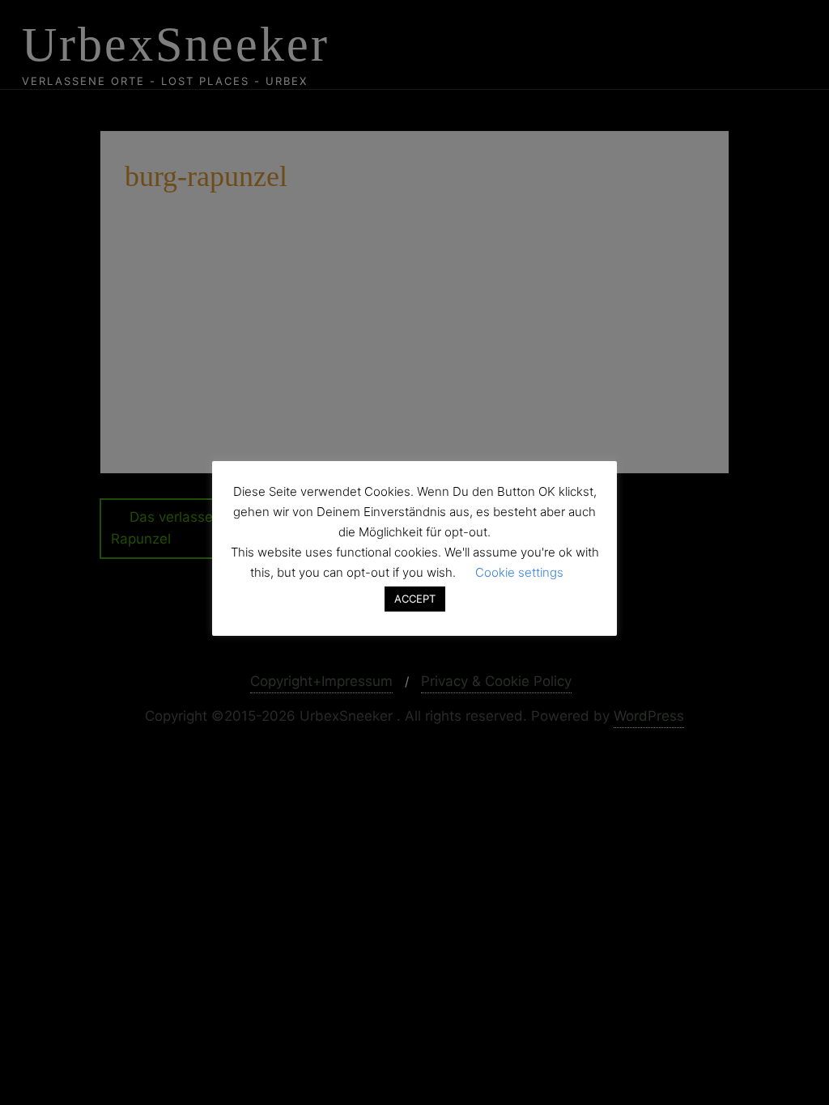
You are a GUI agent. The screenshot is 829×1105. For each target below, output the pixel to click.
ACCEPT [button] (415, 598)
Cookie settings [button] (519, 572)
